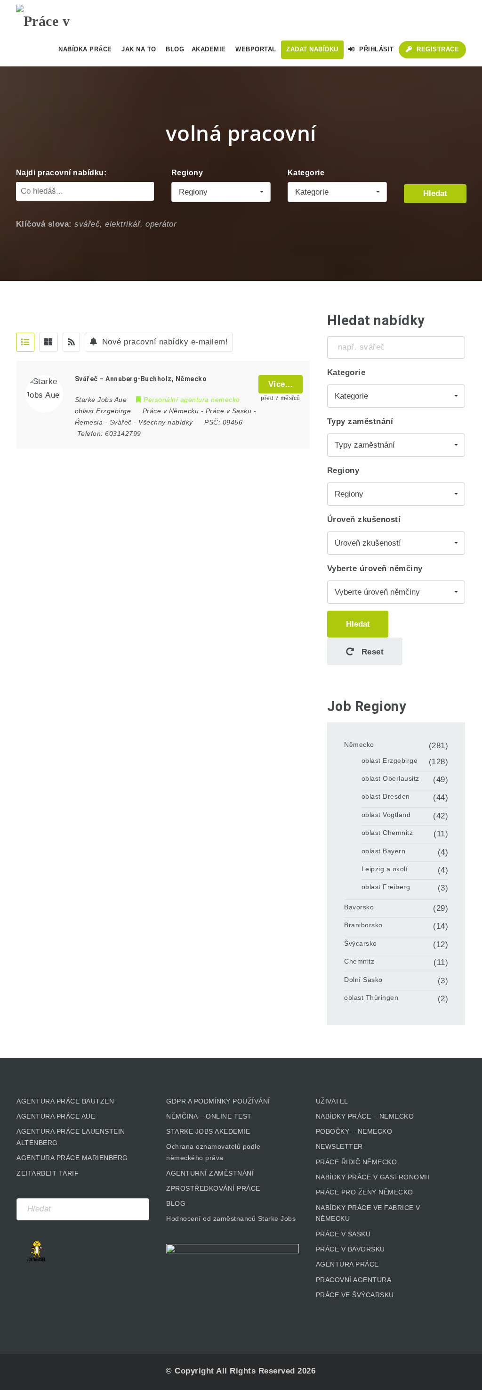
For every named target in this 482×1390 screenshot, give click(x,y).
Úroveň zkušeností (364, 519)
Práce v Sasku (229, 411)
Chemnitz (359, 961)
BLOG (175, 1203)
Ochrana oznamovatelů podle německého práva (213, 1152)
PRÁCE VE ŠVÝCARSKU (355, 1295)
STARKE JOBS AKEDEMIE (208, 1131)
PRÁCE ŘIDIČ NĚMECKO (356, 1162)
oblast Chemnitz (387, 832)
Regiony (187, 173)
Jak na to (138, 49)
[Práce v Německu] (63, 16)
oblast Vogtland (386, 814)
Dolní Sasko (363, 979)
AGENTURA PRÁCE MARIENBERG (72, 1157)
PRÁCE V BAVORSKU (350, 1249)
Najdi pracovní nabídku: (61, 173)
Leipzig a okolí (385, 869)
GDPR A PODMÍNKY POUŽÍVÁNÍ (218, 1101)
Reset (371, 651)
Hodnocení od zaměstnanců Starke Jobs (231, 1218)
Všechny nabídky (165, 422)
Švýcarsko (360, 943)
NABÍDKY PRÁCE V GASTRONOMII (373, 1177)
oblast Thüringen (371, 997)
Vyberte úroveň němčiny (375, 568)
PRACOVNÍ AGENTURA (354, 1280)
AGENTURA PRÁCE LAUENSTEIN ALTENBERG (70, 1137)
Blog (175, 49)
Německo (359, 744)
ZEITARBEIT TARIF (47, 1173)
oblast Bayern (384, 851)
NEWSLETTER (339, 1146)
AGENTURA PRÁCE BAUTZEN (65, 1101)
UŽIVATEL (332, 1101)
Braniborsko (363, 925)
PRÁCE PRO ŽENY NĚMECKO (364, 1192)
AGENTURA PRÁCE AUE (55, 1116)
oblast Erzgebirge (390, 760)
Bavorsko (359, 907)
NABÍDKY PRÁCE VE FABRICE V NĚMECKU (368, 1213)
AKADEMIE (209, 49)
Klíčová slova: (44, 224)
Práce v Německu (171, 411)
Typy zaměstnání (360, 421)
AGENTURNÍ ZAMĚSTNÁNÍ (210, 1173)
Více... (280, 384)
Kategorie (306, 173)
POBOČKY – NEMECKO (354, 1131)
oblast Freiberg (386, 887)
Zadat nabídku (312, 49)
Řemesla (89, 422)
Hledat (435, 193)
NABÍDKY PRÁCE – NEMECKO (365, 1116)
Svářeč (121, 422)
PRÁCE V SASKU (343, 1234)
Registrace (437, 49)
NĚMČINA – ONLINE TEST (209, 1116)
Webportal (255, 49)
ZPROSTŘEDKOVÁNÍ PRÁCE (213, 1188)
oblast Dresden (386, 796)
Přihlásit (375, 49)
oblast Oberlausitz (390, 778)
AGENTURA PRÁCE (347, 1264)
